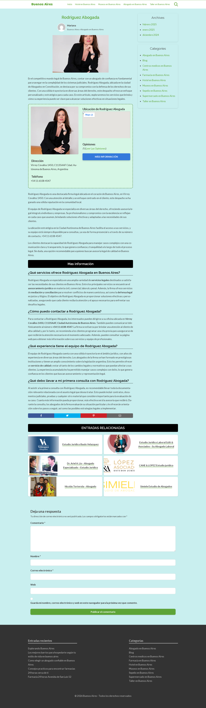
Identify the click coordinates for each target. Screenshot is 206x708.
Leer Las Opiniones (96, 148)
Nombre (35, 556)
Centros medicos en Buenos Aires (146, 656)
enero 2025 (149, 29)
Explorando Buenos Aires (41, 648)
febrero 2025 (150, 24)
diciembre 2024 (151, 34)
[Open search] (176, 4)
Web (33, 584)
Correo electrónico (41, 570)
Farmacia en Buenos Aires (156, 75)
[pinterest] (94, 415)
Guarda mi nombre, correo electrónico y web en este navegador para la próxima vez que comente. (83, 602)
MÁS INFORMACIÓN (106, 156)
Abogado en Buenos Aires (135, 4)
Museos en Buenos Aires (109, 4)
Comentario (37, 522)
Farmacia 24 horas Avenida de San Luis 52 (49, 676)
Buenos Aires (42, 4)
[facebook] (41, 415)
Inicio (69, 4)
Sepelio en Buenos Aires (155, 90)
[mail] (120, 415)
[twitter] (67, 415)
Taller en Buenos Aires (160, 4)
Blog (145, 60)
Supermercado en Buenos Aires (159, 95)
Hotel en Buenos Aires (85, 4)
